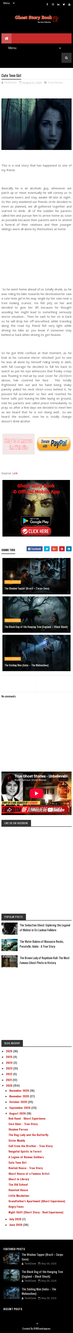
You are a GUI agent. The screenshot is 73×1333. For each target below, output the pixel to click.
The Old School (18, 1184)
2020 (9, 1085)
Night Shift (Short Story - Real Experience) (36, 1212)
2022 (9, 1074)
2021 (9, 1080)
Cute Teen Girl (17, 1162)
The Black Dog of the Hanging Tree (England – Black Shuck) (36, 626)
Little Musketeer (19, 1195)
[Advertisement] (36, 256)
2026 (9, 1051)
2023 (9, 1068)
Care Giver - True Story (23, 1124)
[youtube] (69, 4)
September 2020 (20, 1107)
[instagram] (53, 4)
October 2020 (18, 1102)
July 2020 (15, 1219)
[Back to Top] (37, 1323)
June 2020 (16, 1224)
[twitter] (64, 4)
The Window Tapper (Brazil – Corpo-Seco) (26, 588)
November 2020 (19, 1096)
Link (15, 473)
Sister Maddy (17, 1140)
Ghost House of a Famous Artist (29, 1173)
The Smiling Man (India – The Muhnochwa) (26, 665)
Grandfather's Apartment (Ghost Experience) (37, 1201)
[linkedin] (58, 4)
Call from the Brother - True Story (31, 1146)
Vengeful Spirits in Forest (25, 1151)
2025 (9, 1057)
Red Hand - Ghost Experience (27, 1118)
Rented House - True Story (26, 1168)
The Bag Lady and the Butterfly (28, 1135)
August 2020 (18, 1113)
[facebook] (47, 4)
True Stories (55, 82)
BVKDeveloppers (42, 1328)
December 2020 (19, 1090)
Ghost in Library (19, 1179)
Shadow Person (18, 1129)
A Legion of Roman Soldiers (26, 1157)
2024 (9, 1062)
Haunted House (18, 1190)
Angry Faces (16, 1206)
